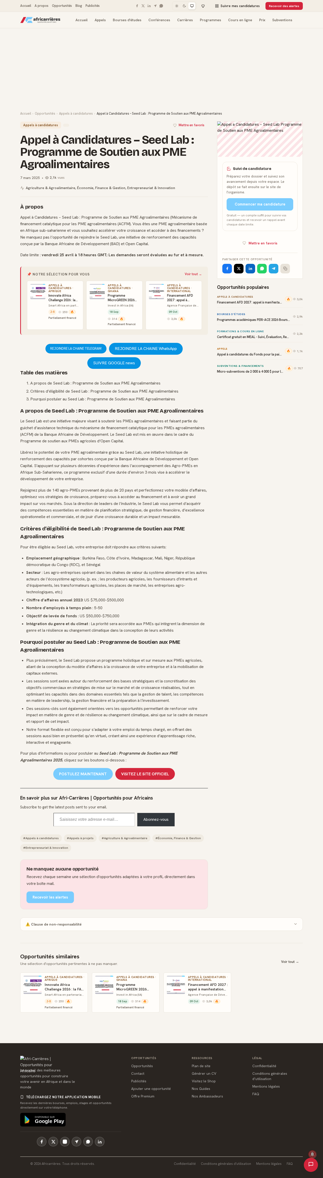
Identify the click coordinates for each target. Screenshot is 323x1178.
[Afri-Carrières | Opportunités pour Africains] (40, 20)
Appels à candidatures (76, 113)
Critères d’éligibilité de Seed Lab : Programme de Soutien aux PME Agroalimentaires (104, 391)
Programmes (210, 20)
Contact (137, 1073)
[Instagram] (65, 1141)
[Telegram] (155, 6)
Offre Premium (142, 1096)
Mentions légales (266, 1086)
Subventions (282, 20)
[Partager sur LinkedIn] (250, 268)
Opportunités (62, 6)
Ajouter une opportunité (151, 1088)
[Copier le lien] (285, 268)
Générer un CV (204, 1073)
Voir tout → (193, 274)
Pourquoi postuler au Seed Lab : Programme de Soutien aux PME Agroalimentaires (102, 399)
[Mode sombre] (184, 5)
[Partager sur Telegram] (273, 268)
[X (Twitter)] (53, 1141)
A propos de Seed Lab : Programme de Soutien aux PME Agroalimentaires (95, 383)
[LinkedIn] (149, 6)
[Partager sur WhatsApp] (262, 268)
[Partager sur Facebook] (227, 268)
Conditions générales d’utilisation (226, 1164)
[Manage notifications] (312, 1154)
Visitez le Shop (204, 1081)
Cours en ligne (240, 20)
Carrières (185, 20)
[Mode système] (191, 5)
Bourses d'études (127, 20)
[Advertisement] (161, 73)
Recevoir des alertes (284, 6)
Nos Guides (201, 1088)
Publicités (93, 6)
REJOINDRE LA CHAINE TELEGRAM (75, 348)
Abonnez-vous (156, 819)
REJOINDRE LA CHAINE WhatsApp (146, 348)
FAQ (255, 1094)
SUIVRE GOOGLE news (114, 363)
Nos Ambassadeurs (207, 1096)
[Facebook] (137, 6)
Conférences (159, 20)
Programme (91, 217)
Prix (262, 20)
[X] (143, 6)
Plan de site (201, 1066)
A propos (41, 6)
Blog (78, 6)
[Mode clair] (176, 5)
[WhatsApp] (161, 6)
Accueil (25, 6)
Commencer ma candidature (260, 204)
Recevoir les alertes (50, 897)
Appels (100, 20)
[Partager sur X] (239, 268)
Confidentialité (264, 1066)
